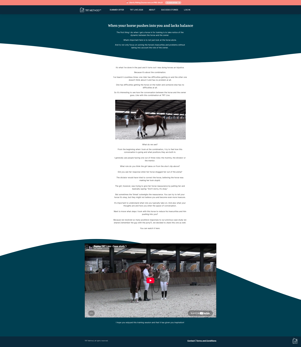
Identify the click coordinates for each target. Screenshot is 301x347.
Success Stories (169, 10)
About (152, 10)
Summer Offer (117, 10)
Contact (191, 341)
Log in (187, 10)
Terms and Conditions (206, 341)
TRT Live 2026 (136, 10)
